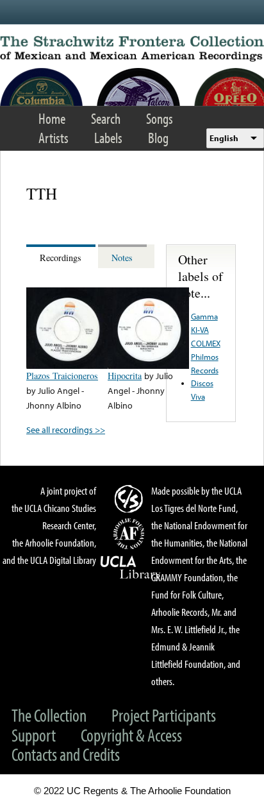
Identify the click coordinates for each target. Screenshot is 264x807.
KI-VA (200, 330)
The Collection (49, 715)
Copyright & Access (131, 735)
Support (34, 735)
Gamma (204, 316)
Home (51, 118)
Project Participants (163, 715)
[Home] (132, 49)
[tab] (62, 256)
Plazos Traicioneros (62, 376)
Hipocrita (125, 376)
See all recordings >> (65, 429)
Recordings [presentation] (60, 257)
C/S (131, 498)
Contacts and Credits (66, 754)
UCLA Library (131, 567)
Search (105, 118)
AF (131, 533)
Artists (53, 137)
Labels (108, 137)
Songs (159, 118)
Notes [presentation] (122, 257)
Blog (158, 137)
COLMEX (205, 343)
